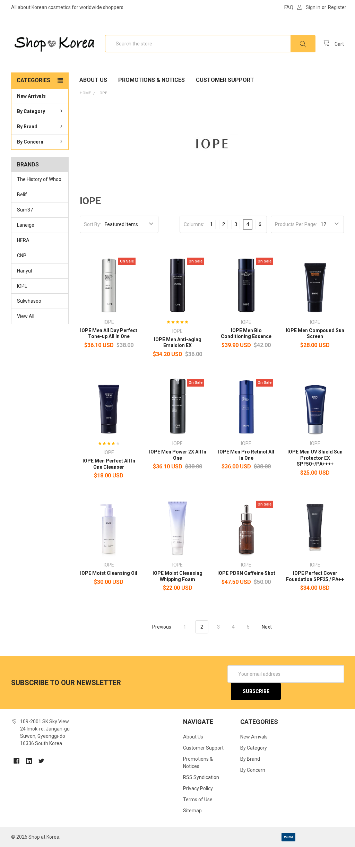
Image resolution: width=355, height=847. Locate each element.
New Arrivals (31, 96)
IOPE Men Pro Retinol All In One (246, 455)
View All (25, 316)
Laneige (25, 225)
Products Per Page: (296, 224)
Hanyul (24, 271)
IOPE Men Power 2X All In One (177, 455)
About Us (93, 80)
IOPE (22, 286)
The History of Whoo (39, 179)
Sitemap (192, 810)
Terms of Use (198, 799)
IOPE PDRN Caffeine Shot (246, 573)
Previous (161, 627)
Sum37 (25, 210)
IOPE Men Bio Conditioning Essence (246, 333)
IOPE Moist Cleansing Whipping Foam (177, 576)
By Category (31, 111)
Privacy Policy (198, 788)
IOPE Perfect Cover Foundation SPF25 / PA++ (315, 576)
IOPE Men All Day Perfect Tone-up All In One (108, 333)
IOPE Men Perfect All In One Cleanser (109, 464)
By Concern (30, 142)
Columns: (194, 224)
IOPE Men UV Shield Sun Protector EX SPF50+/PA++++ (315, 458)
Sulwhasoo (29, 301)
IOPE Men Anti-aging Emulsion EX (177, 342)
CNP (21, 255)
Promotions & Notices (151, 80)
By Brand (27, 126)
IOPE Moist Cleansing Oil (108, 573)
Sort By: (92, 224)
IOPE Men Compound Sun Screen (315, 333)
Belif (22, 194)
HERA (23, 240)
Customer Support (225, 80)
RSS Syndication (201, 777)
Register (337, 7)
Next (267, 627)
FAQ (288, 7)
